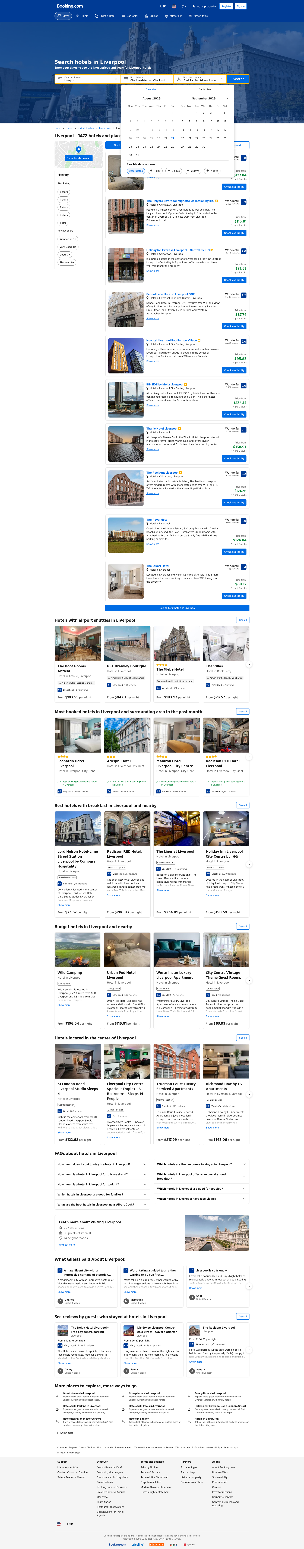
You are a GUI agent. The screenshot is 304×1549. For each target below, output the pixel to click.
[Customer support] (184, 6)
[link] (79, 192)
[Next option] (249, 664)
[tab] (151, 89)
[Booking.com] (70, 6)
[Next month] (227, 98)
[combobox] (88, 80)
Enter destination (72, 77)
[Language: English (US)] (174, 6)
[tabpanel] (177, 135)
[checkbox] (172, 113)
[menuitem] (63, 16)
